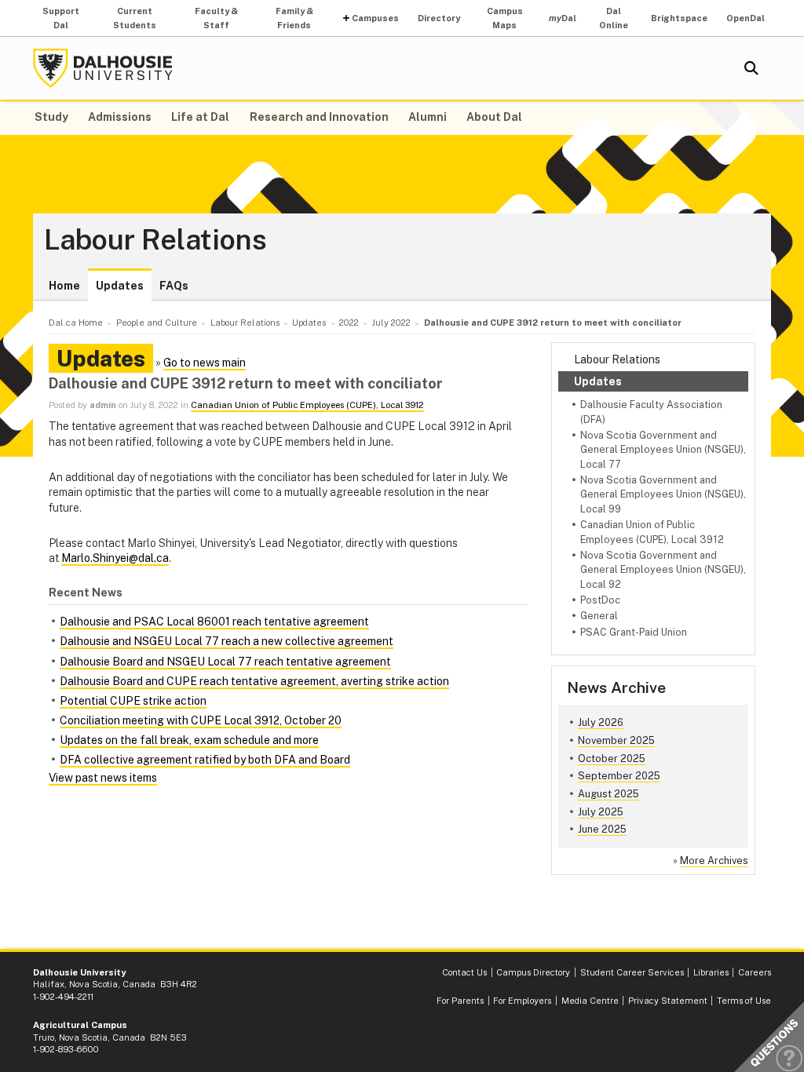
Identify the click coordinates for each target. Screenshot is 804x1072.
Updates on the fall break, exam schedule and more (189, 740)
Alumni (427, 117)
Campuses (375, 18)
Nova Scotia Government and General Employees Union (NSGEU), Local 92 (663, 569)
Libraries (711, 972)
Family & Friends (294, 18)
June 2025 (602, 829)
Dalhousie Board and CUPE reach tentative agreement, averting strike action (254, 681)
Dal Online (613, 18)
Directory (439, 18)
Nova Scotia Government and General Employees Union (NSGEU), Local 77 (663, 449)
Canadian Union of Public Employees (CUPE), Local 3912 (307, 404)
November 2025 (616, 740)
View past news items (103, 777)
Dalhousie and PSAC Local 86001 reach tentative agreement (214, 621)
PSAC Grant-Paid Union (633, 632)
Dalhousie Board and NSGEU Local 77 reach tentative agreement (225, 661)
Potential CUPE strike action (133, 701)
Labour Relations (155, 240)
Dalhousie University (103, 68)
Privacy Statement (667, 1000)
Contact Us (464, 972)
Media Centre (590, 1000)
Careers (754, 972)
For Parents (460, 1000)
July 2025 (600, 812)
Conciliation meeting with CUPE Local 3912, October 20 (201, 720)
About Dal (494, 117)
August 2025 (608, 794)
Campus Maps (505, 18)
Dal (562, 18)
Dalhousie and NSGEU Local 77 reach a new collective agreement (226, 641)
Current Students (134, 18)
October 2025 (611, 758)
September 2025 (619, 776)
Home (64, 285)
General (599, 616)
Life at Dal (200, 117)
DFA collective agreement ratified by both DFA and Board (205, 759)
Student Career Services (632, 972)
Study (51, 117)
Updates (120, 285)
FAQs (173, 285)
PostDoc (600, 600)
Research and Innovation (319, 117)
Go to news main (204, 362)
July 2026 (600, 722)
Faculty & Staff (216, 18)
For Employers (522, 1000)
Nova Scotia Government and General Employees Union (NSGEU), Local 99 (663, 494)
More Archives (714, 860)
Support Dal (60, 18)
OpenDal (745, 18)
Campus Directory (533, 972)
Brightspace (679, 18)
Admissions (120, 117)
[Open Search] (751, 68)
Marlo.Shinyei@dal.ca (115, 558)
